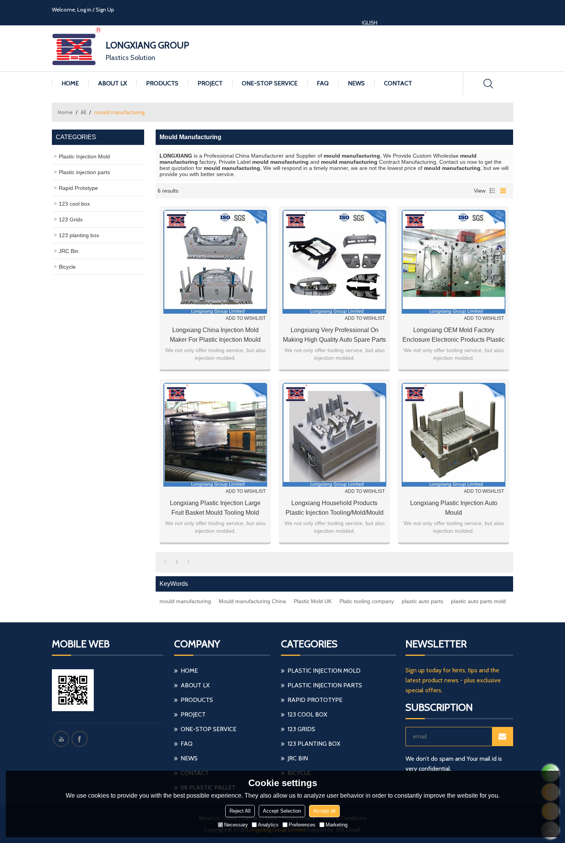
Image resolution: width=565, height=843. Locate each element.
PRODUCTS (162, 83)
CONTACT (398, 83)
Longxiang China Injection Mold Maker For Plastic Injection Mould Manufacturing (215, 335)
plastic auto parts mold (478, 601)
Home (65, 112)
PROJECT (210, 83)
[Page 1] (165, 561)
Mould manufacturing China (252, 601)
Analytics (268, 825)
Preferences (302, 825)
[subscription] (502, 736)
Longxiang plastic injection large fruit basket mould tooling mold (215, 508)
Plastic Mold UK (313, 601)
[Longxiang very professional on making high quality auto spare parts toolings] (334, 262)
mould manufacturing (185, 601)
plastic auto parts (422, 601)
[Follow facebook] (79, 739)
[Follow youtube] (61, 739)
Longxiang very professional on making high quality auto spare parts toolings (334, 335)
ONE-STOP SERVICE (269, 83)
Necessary (236, 825)
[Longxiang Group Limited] (77, 48)
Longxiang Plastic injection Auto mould (453, 508)
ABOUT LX (112, 83)
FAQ (323, 83)
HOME (70, 83)
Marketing (336, 825)
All (83, 112)
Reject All (240, 811)
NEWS (356, 83)
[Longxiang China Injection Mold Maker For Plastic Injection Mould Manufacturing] (215, 262)
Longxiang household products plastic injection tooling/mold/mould (335, 508)
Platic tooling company (366, 601)
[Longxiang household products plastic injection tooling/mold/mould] (334, 435)
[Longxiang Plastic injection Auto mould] (453, 435)
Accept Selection (282, 811)
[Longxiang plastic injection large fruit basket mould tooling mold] (215, 435)
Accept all (324, 811)
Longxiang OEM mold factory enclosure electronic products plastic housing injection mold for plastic (453, 335)
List (492, 191)
